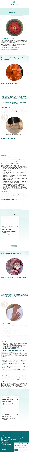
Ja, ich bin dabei (14, 246)
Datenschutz (22, 451)
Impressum (24, 451)
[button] (27, 443)
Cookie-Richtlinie (18, 451)
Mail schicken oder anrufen (8, 383)
